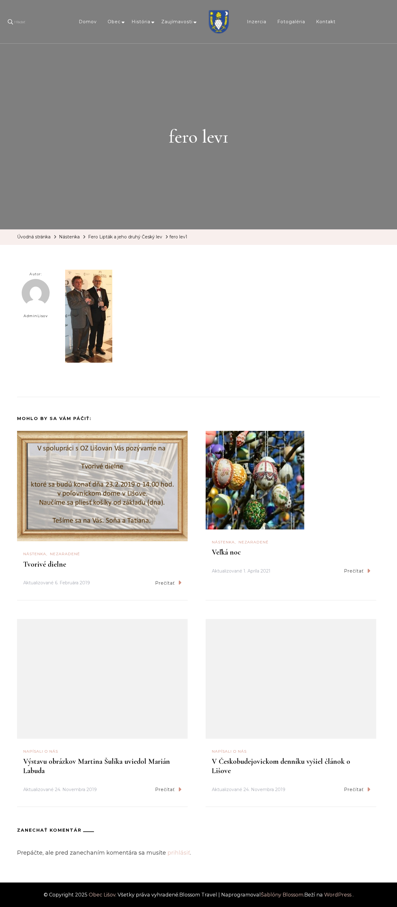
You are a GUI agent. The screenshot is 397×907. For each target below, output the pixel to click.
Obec (114, 21)
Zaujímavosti (177, 21)
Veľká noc (226, 552)
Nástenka (69, 237)
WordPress (337, 895)
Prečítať (165, 583)
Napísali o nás (40, 751)
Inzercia (256, 21)
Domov (88, 21)
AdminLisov (36, 316)
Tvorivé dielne (44, 564)
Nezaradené (65, 553)
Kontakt (326, 21)
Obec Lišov (102, 895)
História (141, 21)
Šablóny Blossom (282, 895)
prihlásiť (178, 852)
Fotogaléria (291, 21)
